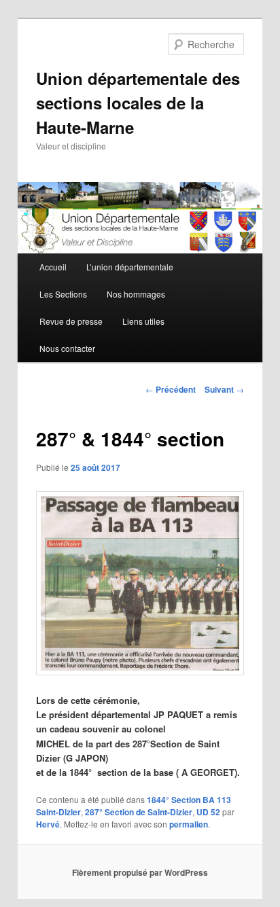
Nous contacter (67, 348)
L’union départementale (129, 266)
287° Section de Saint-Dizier (138, 812)
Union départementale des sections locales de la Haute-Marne (138, 103)
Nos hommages (136, 294)
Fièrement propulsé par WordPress (140, 872)
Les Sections (63, 294)
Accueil (53, 266)
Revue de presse (71, 321)
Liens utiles (143, 321)
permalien (188, 824)
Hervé (48, 824)
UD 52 (208, 812)
